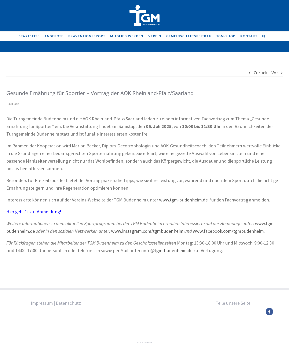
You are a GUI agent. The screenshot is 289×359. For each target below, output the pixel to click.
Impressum (42, 303)
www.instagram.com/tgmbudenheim (147, 231)
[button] (264, 36)
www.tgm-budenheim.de (183, 200)
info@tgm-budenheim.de (168, 250)
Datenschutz (68, 303)
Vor (274, 73)
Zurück (260, 73)
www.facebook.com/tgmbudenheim (228, 231)
